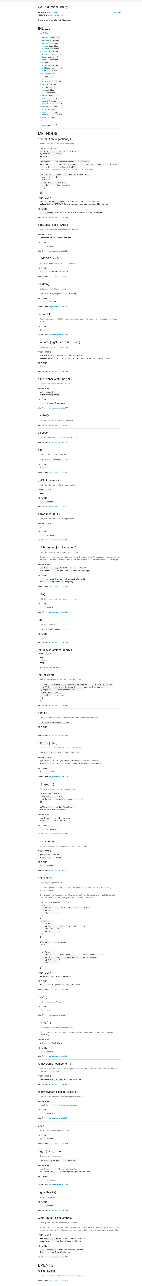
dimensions (46, 54)
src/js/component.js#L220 (58, 335)
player (44, 98)
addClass (45, 40)
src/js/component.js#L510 (58, 776)
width (44, 117)
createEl (45, 51)
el (42, 62)
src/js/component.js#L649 (58, 1143)
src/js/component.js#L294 (58, 540)
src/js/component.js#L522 (58, 870)
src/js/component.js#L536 (58, 1185)
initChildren (46, 81)
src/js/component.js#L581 (58, 1056)
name (44, 84)
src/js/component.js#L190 (58, 371)
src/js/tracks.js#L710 (55, 15)
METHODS (44, 33)
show (44, 109)
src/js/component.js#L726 (58, 586)
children (45, 46)
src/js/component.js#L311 (58, 506)
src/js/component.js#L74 (58, 442)
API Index (117, 12)
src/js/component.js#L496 (58, 834)
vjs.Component (52, 12)
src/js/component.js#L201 (58, 472)
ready (44, 101)
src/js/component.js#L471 (58, 276)
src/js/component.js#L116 (58, 1015)
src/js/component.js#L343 (58, 217)
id (42, 76)
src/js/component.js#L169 (58, 989)
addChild (45, 37)
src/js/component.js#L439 (58, 705)
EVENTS (43, 120)
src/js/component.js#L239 (58, 642)
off (43, 87)
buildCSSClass (47, 43)
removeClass (47, 106)
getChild (45, 65)
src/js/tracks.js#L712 (53, 667)
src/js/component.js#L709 (58, 1257)
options (44, 95)
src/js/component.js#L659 (58, 612)
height (44, 71)
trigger (44, 112)
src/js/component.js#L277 (58, 306)
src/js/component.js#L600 (58, 1210)
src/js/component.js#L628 (58, 251)
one (43, 92)
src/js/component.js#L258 (58, 735)
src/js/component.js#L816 (58, 1280)
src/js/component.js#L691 (58, 425)
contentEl (45, 48)
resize (44, 125)
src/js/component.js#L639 (58, 1118)
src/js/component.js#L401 (58, 1084)
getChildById (46, 68)
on (43, 90)
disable (44, 57)
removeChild (46, 103)
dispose (45, 60)
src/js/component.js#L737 (58, 408)
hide (43, 73)
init (43, 79)
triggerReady (46, 114)
